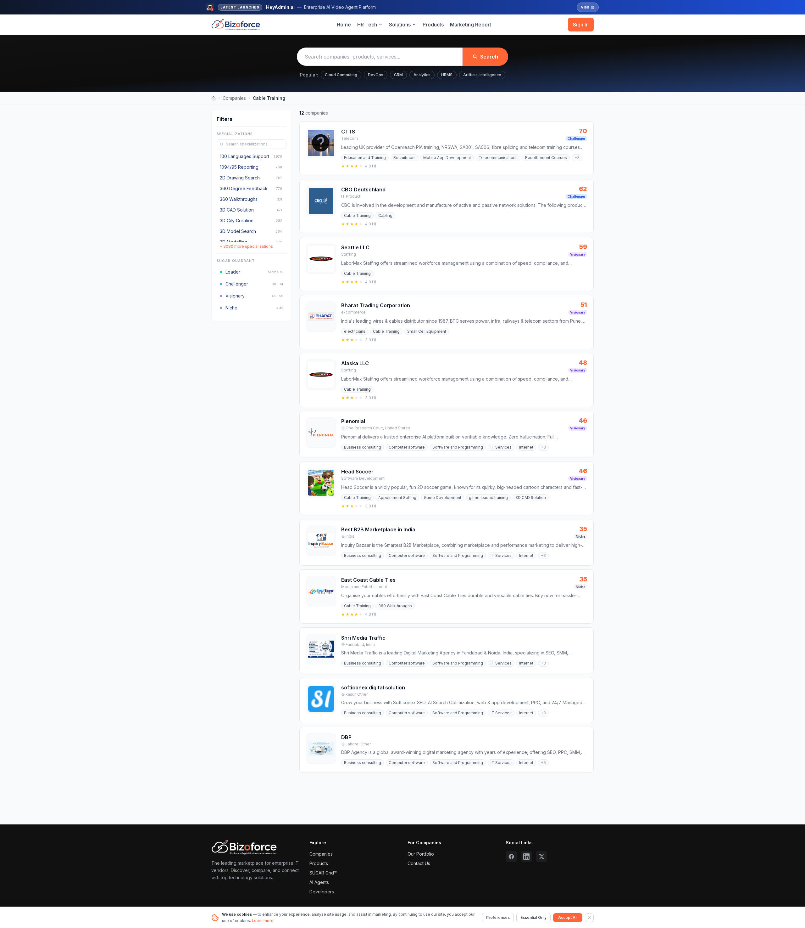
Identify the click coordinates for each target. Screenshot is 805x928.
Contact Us (419, 863)
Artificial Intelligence (482, 74)
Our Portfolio (421, 854)
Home (344, 24)
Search (489, 57)
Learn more (263, 920)
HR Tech (367, 24)
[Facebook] (511, 856)
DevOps (375, 74)
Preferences (498, 917)
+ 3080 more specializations (246, 246)
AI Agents (319, 882)
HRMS (446, 74)
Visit (585, 7)
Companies (234, 98)
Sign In (581, 24)
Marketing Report (470, 24)
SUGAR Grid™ (323, 872)
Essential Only (533, 917)
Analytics (422, 74)
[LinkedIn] (526, 856)
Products (433, 24)
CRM (398, 74)
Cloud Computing (341, 74)
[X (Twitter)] (541, 856)
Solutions (400, 24)
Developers (321, 891)
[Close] (589, 917)
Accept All (567, 917)
